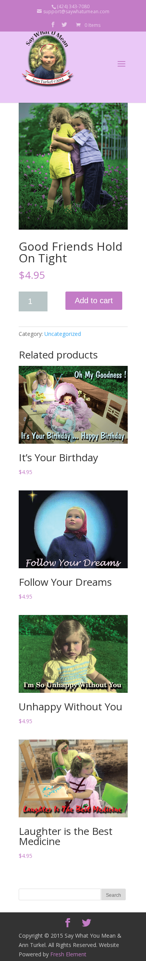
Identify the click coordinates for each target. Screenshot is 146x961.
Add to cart (94, 300)
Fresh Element (68, 954)
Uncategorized (62, 333)
